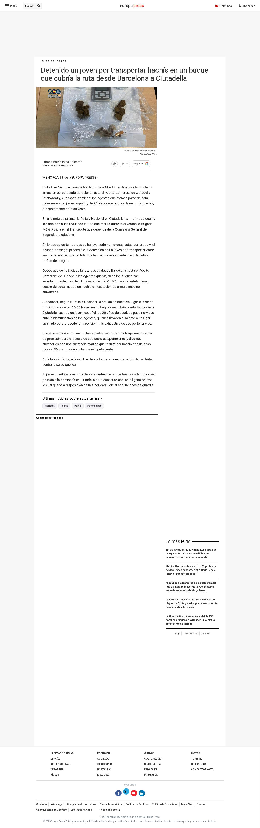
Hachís (64, 406)
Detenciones (94, 406)
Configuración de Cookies (51, 810)
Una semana (190, 633)
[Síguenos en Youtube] (134, 793)
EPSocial (103, 775)
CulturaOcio (153, 759)
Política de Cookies (137, 804)
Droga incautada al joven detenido (140, 150)
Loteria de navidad (81, 810)
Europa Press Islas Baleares (62, 162)
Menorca (50, 406)
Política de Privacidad (165, 804)
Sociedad (103, 759)
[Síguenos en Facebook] (118, 793)
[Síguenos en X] (126, 793)
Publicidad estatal (110, 810)
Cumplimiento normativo (81, 804)
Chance (149, 753)
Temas (201, 804)
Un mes (206, 633)
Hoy (177, 633)
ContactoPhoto (202, 769)
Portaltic (104, 769)
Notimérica (198, 764)
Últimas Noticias (62, 753)
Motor (195, 753)
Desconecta (152, 764)
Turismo (197, 759)
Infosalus (151, 775)
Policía (77, 406)
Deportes (56, 769)
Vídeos (54, 775)
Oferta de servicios (111, 804)
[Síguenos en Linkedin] (141, 793)
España (55, 759)
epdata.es (150, 769)
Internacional (60, 764)
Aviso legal (56, 804)
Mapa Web (187, 804)
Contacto (41, 804)
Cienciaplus (105, 764)
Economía (103, 753)
